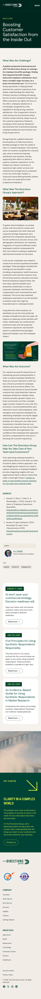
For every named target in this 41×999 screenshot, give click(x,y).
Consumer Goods (9, 952)
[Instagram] (12, 986)
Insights (5, 911)
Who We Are (7, 903)
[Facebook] (4, 986)
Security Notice (8, 971)
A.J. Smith (18, 551)
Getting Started (8, 920)
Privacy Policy (8, 975)
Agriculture (7, 935)
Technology (7, 947)
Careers (6, 916)
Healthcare (7, 960)
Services (6, 907)
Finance (5, 956)
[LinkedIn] (16, 986)
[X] (8, 986)
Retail (5, 939)
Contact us (11, 842)
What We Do (7, 899)
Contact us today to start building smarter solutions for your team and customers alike (19, 481)
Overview (6, 895)
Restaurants (7, 943)
